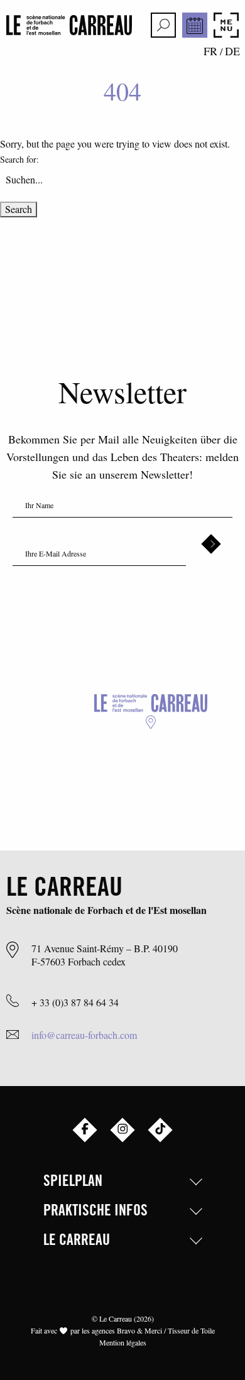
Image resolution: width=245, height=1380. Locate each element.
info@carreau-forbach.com (84, 1034)
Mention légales (122, 1342)
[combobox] (122, 179)
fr (210, 50)
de (232, 50)
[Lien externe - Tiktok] (160, 1130)
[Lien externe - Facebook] (84, 1130)
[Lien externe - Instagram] (122, 1130)
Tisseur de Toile (191, 1330)
